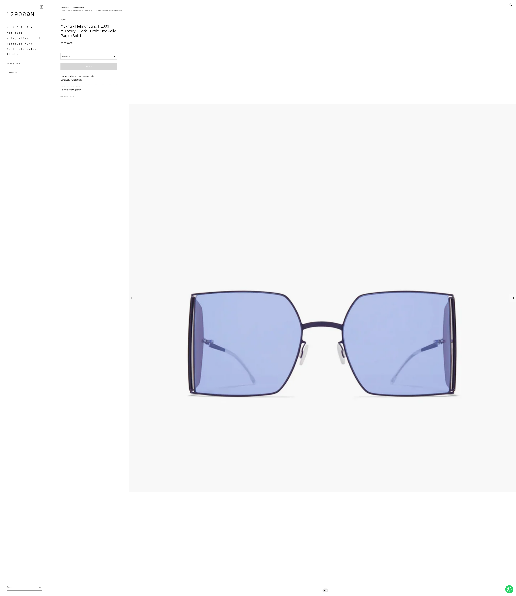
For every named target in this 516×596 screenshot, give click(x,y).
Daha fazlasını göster (70, 90)
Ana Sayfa (64, 8)
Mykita (63, 20)
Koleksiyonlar (78, 8)
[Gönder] (40, 587)
